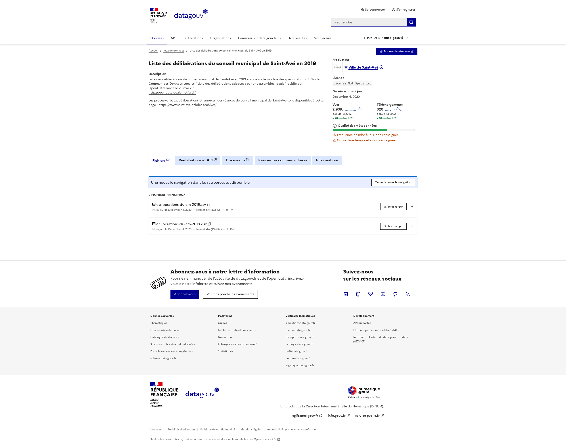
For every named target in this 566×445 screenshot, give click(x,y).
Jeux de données (173, 51)
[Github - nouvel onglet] (395, 294)
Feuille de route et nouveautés (237, 330)
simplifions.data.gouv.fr (300, 323)
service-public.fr (367, 415)
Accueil (153, 51)
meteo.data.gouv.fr (298, 330)
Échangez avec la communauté (237, 344)
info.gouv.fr (337, 415)
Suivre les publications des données (172, 344)
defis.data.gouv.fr (297, 351)
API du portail (362, 323)
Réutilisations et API (198, 160)
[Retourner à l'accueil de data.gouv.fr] (191, 15)
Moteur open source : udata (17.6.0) (375, 330)
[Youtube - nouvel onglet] (383, 294)
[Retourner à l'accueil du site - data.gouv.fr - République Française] (202, 394)
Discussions (237, 160)
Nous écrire (322, 38)
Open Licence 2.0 (265, 439)
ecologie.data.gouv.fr (299, 344)
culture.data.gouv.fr (298, 358)
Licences (155, 430)
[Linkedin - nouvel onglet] (345, 294)
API (173, 38)
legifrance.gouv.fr (304, 415)
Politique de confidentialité (217, 430)
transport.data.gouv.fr (300, 337)
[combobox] (373, 22)
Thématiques (158, 323)
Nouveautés (298, 38)
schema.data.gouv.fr (163, 358)
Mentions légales (251, 430)
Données (157, 38)
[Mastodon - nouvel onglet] (358, 294)
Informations (327, 160)
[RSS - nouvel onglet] (407, 294)
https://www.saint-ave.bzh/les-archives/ (187, 105)
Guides (222, 323)
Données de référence (164, 330)
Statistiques (225, 351)
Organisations (220, 38)
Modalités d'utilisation (181, 430)
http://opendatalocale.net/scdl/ (172, 92)
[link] (373, 9)
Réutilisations (193, 38)
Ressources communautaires (282, 160)
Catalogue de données (164, 337)
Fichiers (161, 160)
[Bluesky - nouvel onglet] (370, 294)
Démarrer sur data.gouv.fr (257, 38)
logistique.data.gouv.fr (300, 365)
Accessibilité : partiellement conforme (291, 430)
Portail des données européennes (171, 351)
